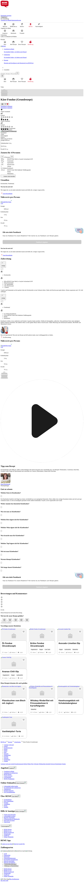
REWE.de (3, 742)
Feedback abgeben (42, 242)
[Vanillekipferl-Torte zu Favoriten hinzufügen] (24, 720)
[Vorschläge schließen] (2, 76)
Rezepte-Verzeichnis (9, 817)
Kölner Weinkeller (8, 837)
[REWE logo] (3, 46)
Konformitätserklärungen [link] (10, 864)
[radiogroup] (42, 620)
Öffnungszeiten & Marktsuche (12, 819)
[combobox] (8, 74)
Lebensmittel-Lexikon (9, 816)
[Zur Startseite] (6, 10)
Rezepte (10, 742)
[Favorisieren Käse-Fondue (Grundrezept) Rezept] (6, 104)
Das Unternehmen (8, 801)
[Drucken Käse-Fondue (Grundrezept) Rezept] (2, 104)
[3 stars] (16, 620)
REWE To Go (7, 831)
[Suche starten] (17, 73)
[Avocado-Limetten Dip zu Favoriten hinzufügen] (80, 632)
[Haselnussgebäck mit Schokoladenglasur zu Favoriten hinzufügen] (80, 689)
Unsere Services (8, 776)
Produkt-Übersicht (8, 790)
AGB (5, 853)
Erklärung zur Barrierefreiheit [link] (11, 866)
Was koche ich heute (9, 820)
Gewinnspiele (7, 777)
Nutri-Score (7, 822)
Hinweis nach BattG (9, 861)
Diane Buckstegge (5, 484)
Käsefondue (17, 742)
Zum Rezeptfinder (7, 193)
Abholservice (7, 789)
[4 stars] (21, 620)
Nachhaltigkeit (7, 799)
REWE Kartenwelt (9, 832)
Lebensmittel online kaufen (11, 786)
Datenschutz (7, 855)
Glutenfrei (9, 106)
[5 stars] (27, 620)
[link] (43, 50)
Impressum (7, 856)
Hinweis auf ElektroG (9, 862)
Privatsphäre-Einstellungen (11, 859)
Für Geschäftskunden (9, 792)
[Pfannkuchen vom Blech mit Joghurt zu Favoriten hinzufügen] (24, 689)
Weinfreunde (7, 834)
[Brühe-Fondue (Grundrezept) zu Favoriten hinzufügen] (52, 632)
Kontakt (6, 807)
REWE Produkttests (9, 779)
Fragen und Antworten (10, 814)
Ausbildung (7, 804)
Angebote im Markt (9, 771)
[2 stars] (10, 620)
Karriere (6, 802)
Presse (5, 805)
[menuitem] (5, 25)
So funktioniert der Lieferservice (12, 787)
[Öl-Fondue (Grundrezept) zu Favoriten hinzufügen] (24, 632)
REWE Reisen (8, 829)
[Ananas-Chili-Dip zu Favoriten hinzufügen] (24, 660)
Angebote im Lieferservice (11, 773)
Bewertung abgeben (6, 622)
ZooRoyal (6, 835)
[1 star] (4, 620)
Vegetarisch (4, 106)
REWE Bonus (7, 774)
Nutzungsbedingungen (10, 858)
